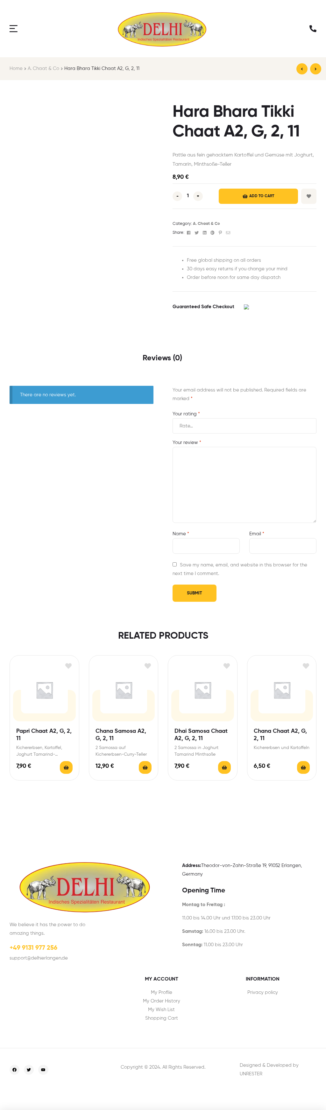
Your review (187, 442)
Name (181, 533)
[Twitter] (29, 1070)
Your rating (186, 414)
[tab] (162, 358)
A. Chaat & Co (43, 68)
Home (16, 68)
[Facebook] (14, 1070)
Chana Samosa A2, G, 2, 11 (121, 734)
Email (256, 533)
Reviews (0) (162, 358)
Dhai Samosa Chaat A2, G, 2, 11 (201, 734)
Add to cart (261, 196)
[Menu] (14, 28)
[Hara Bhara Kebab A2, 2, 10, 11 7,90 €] (302, 69)
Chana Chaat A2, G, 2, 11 (280, 734)
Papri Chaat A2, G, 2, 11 (44, 734)
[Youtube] (43, 1070)
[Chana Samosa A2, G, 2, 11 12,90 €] (315, 69)
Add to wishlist (308, 196)
